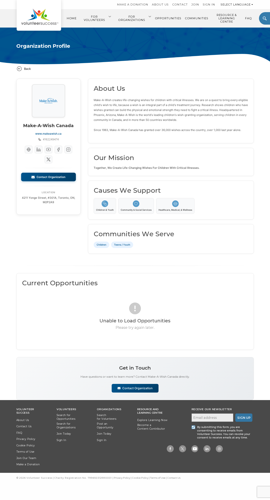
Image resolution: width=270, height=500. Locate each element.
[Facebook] (58, 149)
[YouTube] (48, 149)
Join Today (64, 433)
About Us (22, 420)
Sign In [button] (61, 440)
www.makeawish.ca (48, 133)
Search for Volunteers (106, 416)
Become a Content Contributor (151, 426)
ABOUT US (160, 4)
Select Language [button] (236, 4)
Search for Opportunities (66, 416)
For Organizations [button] (131, 18)
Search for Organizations (66, 425)
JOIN (195, 4)
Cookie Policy (25, 445)
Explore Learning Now (152, 420)
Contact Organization (51, 177)
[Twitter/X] (48, 159)
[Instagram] (68, 149)
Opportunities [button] (168, 18)
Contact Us (24, 426)
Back (27, 69)
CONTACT (180, 4)
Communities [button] (196, 18)
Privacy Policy (25, 439)
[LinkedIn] (38, 149)
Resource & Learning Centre (227, 18)
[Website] (29, 149)
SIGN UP (244, 418)
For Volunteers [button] (94, 18)
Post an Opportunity (105, 425)
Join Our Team (26, 458)
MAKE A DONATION (132, 4)
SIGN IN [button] (209, 4)
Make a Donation (28, 464)
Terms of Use (25, 451)
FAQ (248, 18)
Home (72, 18)
